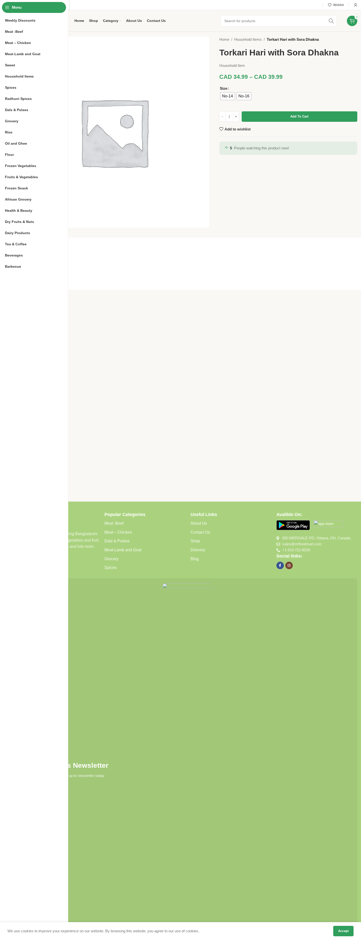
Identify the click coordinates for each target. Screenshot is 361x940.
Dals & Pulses (117, 541)
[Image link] (293, 525)
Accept (343, 931)
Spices (110, 567)
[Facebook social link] (280, 565)
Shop (195, 541)
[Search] (331, 21)
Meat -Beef (114, 523)
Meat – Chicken (118, 532)
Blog (195, 559)
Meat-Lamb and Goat (122, 550)
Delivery (198, 550)
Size (223, 88)
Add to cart (299, 116)
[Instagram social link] (289, 565)
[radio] (227, 96)
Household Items (248, 39)
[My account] (355, 5)
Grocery (111, 559)
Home (224, 39)
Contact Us (200, 532)
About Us (199, 523)
